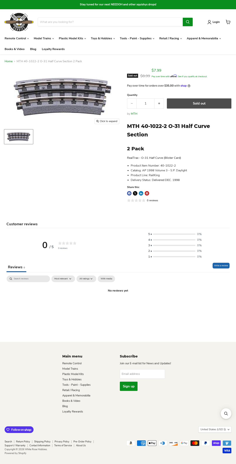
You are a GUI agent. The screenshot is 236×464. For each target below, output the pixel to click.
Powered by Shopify (15, 453)
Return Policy (23, 441)
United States (213, 429)
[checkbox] (106, 278)
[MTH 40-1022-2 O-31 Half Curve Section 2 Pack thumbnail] (18, 136)
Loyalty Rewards (53, 49)
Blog (33, 49)
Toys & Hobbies (102, 38)
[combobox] (110, 22)
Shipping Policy (42, 441)
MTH (134, 114)
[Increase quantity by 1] (159, 103)
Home (9, 61)
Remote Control (16, 38)
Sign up (129, 386)
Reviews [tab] (16, 267)
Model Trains (43, 38)
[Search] (188, 22)
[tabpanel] (118, 303)
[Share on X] (135, 193)
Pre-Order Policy (82, 441)
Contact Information (40, 445)
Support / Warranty (15, 445)
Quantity (132, 95)
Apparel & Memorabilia (203, 38)
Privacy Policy (62, 441)
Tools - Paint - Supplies (136, 38)
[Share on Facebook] (129, 193)
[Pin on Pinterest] (147, 193)
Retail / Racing (169, 38)
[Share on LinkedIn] (141, 193)
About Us (81, 445)
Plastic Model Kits (71, 38)
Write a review (221, 265)
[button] (175, 234)
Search (8, 441)
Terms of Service (63, 445)
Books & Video (15, 49)
